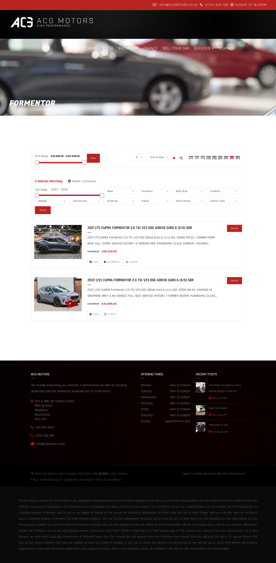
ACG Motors (49, 474)
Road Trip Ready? (218, 408)
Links (114, 474)
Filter (93, 158)
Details (234, 228)
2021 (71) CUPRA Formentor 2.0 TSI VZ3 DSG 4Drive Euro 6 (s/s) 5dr (139, 227)
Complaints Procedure (78, 480)
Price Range (41, 156)
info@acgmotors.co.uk (178, 5)
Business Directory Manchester (224, 474)
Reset (43, 210)
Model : (83, 181)
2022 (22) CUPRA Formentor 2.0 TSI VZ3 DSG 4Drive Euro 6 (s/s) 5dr (140, 280)
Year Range (41, 189)
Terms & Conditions (108, 480)
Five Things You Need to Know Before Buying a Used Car (225, 388)
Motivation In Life (218, 425)
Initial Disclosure (50, 480)
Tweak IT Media (192, 474)
